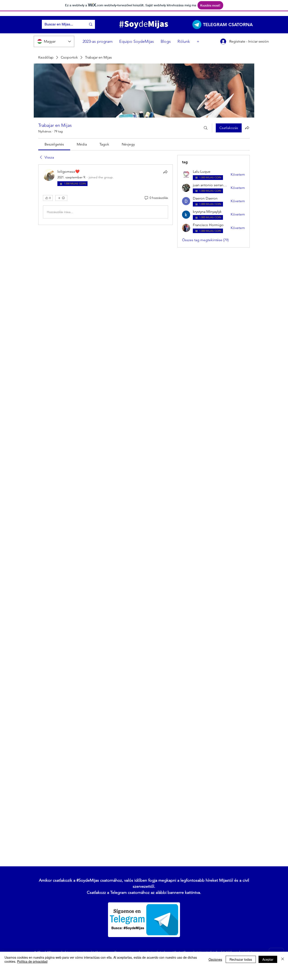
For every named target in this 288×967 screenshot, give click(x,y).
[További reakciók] (61, 198)
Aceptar (267, 959)
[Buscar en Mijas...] (90, 24)
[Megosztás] (165, 172)
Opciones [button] (215, 959)
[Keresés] (205, 127)
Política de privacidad (32, 961)
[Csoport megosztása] (247, 127)
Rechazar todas (241, 959)
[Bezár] (282, 959)
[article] (105, 194)
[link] (54, 144)
